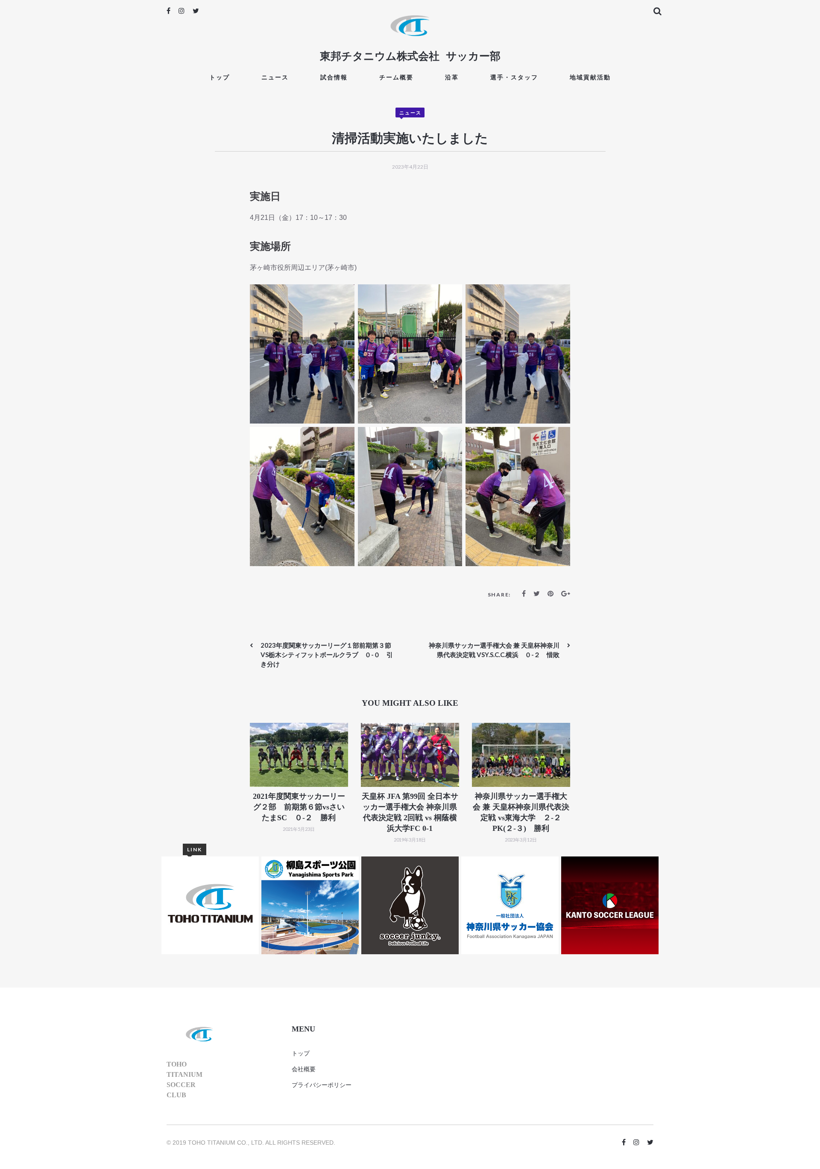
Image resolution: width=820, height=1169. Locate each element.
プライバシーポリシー (321, 1084)
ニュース (275, 77)
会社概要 (304, 1069)
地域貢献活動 (590, 77)
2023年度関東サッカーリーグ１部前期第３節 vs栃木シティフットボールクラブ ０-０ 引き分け (329, 654)
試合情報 (334, 77)
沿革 (452, 77)
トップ (219, 77)
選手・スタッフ (514, 77)
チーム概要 (396, 77)
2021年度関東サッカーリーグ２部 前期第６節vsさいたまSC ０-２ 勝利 (299, 807)
